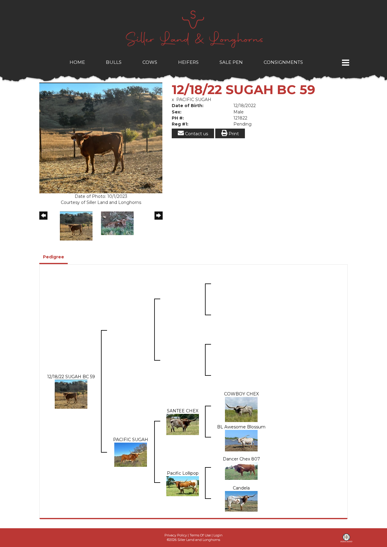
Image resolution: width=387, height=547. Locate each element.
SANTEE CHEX (182, 411)
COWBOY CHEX (241, 394)
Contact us (196, 133)
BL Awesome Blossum (241, 427)
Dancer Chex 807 (241, 459)
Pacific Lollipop (183, 473)
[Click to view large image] (100, 137)
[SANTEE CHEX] (182, 424)
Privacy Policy (175, 535)
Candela (241, 488)
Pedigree (53, 257)
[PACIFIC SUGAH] (130, 454)
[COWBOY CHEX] (241, 409)
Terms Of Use (200, 535)
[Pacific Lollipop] (182, 485)
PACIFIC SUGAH (193, 99)
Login (218, 535)
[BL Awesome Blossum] (241, 440)
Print (233, 133)
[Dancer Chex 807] (241, 470)
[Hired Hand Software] (346, 540)
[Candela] (241, 500)
